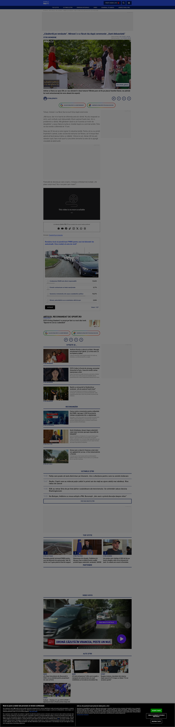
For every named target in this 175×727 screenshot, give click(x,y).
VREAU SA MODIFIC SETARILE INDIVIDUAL (156, 715)
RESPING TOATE (156, 721)
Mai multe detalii (33, 711)
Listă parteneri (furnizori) (83, 714)
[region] (87, 715)
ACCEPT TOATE (156, 710)
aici (58, 718)
